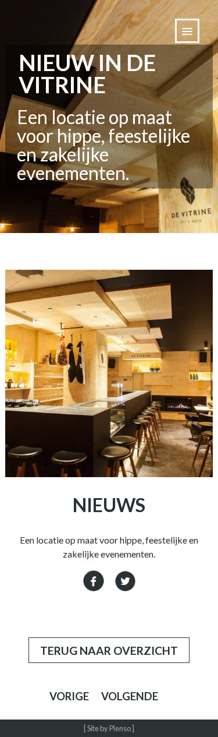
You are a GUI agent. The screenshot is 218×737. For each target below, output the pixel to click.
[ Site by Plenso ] (109, 728)
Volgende (129, 696)
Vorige (69, 696)
